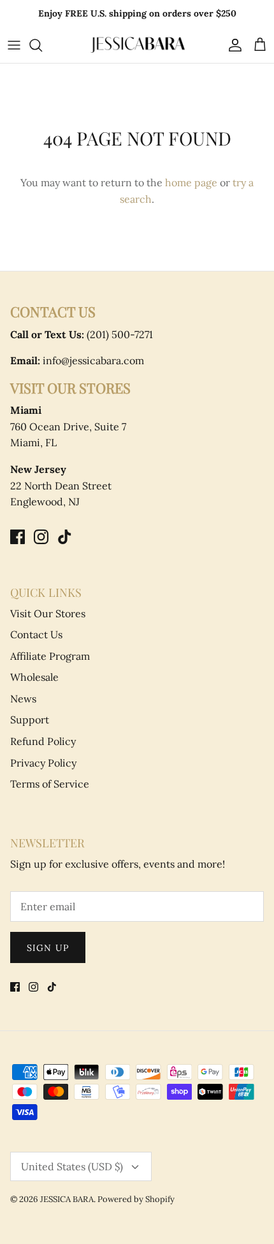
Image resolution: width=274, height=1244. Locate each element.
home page (191, 182)
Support (29, 719)
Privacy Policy (43, 762)
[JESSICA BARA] (137, 45)
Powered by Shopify (136, 1199)
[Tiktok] (64, 537)
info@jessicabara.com (77, 360)
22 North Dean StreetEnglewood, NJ (61, 485)
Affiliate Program (50, 656)
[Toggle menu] (14, 45)
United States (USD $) (72, 1166)
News (23, 698)
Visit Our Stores (47, 613)
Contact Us (36, 634)
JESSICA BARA (67, 1199)
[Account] (232, 45)
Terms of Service (49, 783)
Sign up (48, 948)
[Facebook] (17, 537)
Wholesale (34, 677)
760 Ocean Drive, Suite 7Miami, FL (68, 426)
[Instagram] (41, 537)
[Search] (42, 45)
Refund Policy (43, 741)
